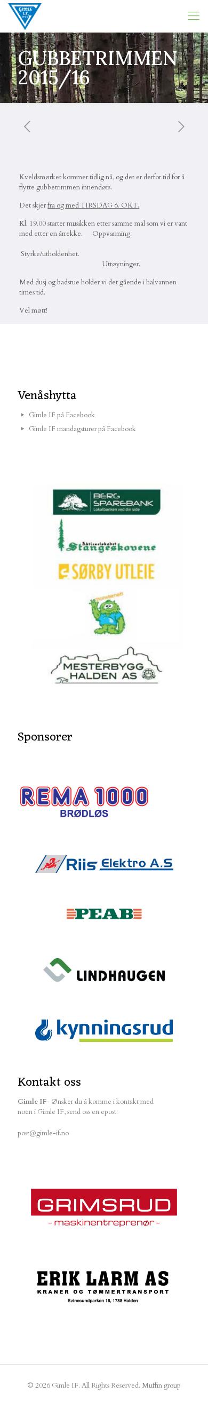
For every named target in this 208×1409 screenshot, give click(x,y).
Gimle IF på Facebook (62, 415)
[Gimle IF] (25, 16)
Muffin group (161, 1385)
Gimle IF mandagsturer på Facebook (82, 429)
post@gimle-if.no (43, 1133)
